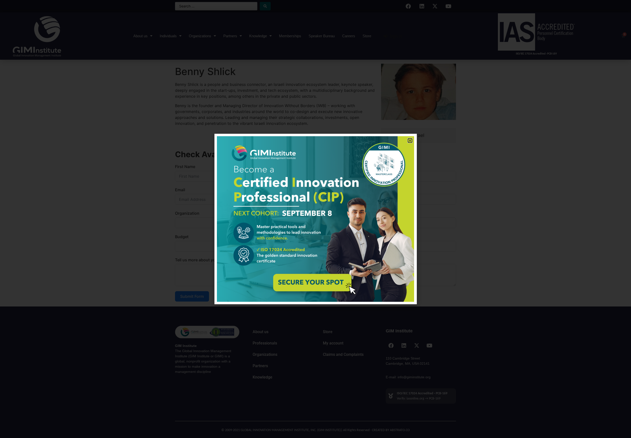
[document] (315, 219)
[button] (410, 140)
